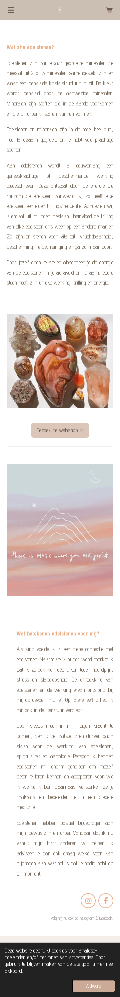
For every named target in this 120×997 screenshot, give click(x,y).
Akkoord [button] (93, 986)
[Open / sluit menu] (10, 10)
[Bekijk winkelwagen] (109, 10)
